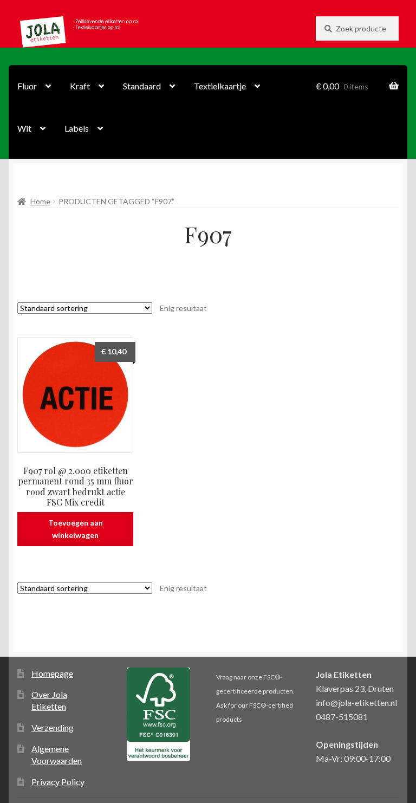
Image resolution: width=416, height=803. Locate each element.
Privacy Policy (57, 781)
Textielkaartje (220, 86)
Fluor (27, 86)
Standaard (142, 86)
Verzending (52, 727)
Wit (24, 128)
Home (40, 201)
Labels (76, 128)
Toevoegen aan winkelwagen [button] (75, 529)
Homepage (52, 673)
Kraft (80, 86)
